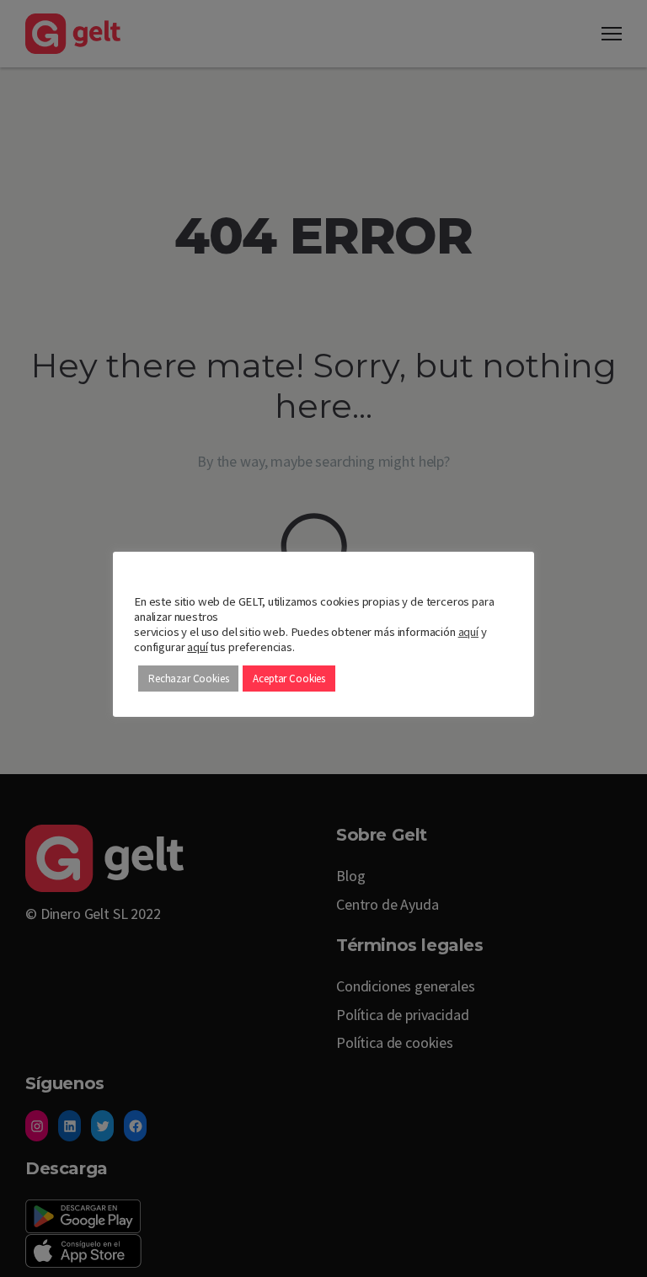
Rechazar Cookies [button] (188, 678)
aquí (468, 631)
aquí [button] (197, 647)
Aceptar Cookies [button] (289, 678)
